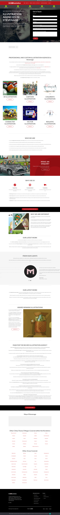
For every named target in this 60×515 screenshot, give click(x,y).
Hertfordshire (14, 466)
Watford (13, 446)
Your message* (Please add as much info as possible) (39, 31)
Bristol (35, 453)
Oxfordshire (13, 474)
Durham (46, 458)
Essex (35, 461)
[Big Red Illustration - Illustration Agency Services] (15, 3)
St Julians (13, 443)
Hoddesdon (35, 438)
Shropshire (35, 474)
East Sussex (24, 461)
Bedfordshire (13, 453)
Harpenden (24, 435)
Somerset (46, 474)
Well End (24, 446)
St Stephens (24, 443)
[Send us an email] (30, 508)
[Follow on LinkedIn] (31, 508)
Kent (35, 466)
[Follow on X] (49, 0)
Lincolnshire (24, 469)
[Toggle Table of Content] (16, 47)
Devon (24, 458)
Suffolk (35, 477)
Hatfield (35, 435)
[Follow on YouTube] (32, 508)
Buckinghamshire (46, 453)
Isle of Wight (24, 466)
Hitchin (25, 438)
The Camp (35, 443)
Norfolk (46, 469)
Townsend (46, 443)
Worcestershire (24, 482)
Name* (34, 15)
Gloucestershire (46, 461)
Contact (45, 498)
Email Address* (35, 21)
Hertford (13, 438)
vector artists (38, 67)
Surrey (46, 477)
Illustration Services (46, 496)
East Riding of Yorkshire (13, 461)
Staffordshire (24, 477)
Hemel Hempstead (46, 435)
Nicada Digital (15, 508)
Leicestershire (14, 469)
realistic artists (47, 66)
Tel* (33, 18)
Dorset (35, 458)
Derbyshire (13, 458)
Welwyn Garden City (35, 446)
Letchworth (46, 438)
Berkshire (24, 453)
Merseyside (35, 469)
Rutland (24, 474)
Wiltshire (13, 482)
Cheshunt (13, 435)
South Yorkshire (13, 477)
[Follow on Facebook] (27, 508)
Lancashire (46, 466)
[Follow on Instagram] (48, 0)
